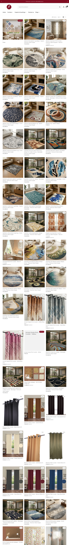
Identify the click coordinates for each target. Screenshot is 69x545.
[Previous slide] (1, 1)
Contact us (31, 12)
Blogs (37, 12)
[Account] (64, 7)
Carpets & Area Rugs (20, 12)
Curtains (9, 12)
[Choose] (42, 37)
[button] (59, 17)
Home (4, 12)
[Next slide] (67, 1)
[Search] (60, 7)
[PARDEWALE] (9, 7)
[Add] (42, 379)
